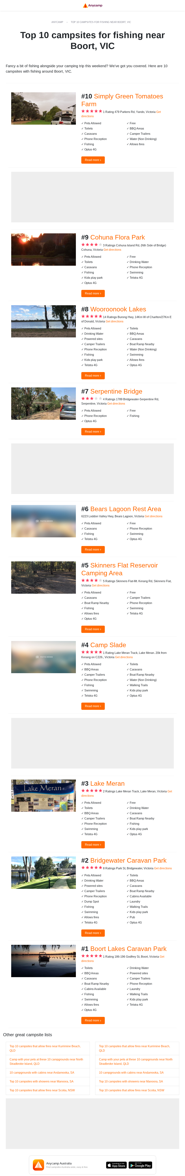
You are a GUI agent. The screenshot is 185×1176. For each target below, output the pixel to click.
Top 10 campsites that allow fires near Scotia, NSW (42, 1090)
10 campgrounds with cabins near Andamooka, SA (42, 1072)
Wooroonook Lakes (118, 309)
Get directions (112, 249)
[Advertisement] (92, 197)
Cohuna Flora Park (117, 237)
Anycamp (57, 22)
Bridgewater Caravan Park (128, 860)
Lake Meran (107, 783)
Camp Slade (108, 645)
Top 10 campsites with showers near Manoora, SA (42, 1081)
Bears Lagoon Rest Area (125, 509)
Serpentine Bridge (116, 391)
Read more (93, 160)
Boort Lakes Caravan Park (128, 948)
